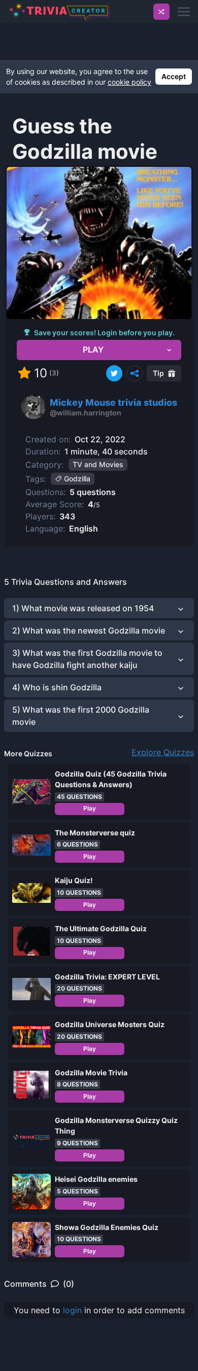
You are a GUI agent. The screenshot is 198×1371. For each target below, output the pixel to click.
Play (89, 808)
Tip (158, 373)
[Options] (134, 373)
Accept (173, 76)
